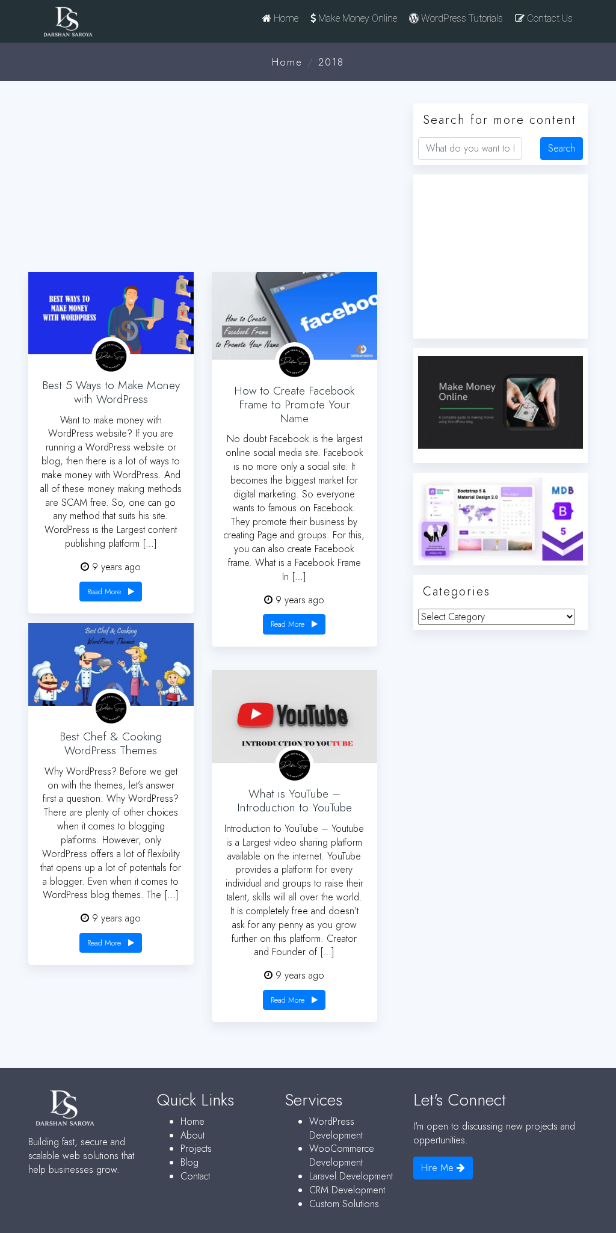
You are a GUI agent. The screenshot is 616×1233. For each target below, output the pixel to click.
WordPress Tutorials (461, 18)
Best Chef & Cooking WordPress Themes (111, 743)
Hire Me (439, 1168)
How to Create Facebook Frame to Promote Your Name (294, 404)
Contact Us (549, 18)
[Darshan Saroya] (93, 25)
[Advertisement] (211, 178)
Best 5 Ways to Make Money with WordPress (111, 392)
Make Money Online (356, 18)
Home (284, 18)
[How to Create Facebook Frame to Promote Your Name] (294, 316)
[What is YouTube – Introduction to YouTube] (294, 716)
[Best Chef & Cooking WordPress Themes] (111, 664)
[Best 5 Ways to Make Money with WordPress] (111, 313)
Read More (105, 591)
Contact (195, 1176)
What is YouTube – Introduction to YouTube (294, 801)
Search (561, 148)
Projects (196, 1148)
